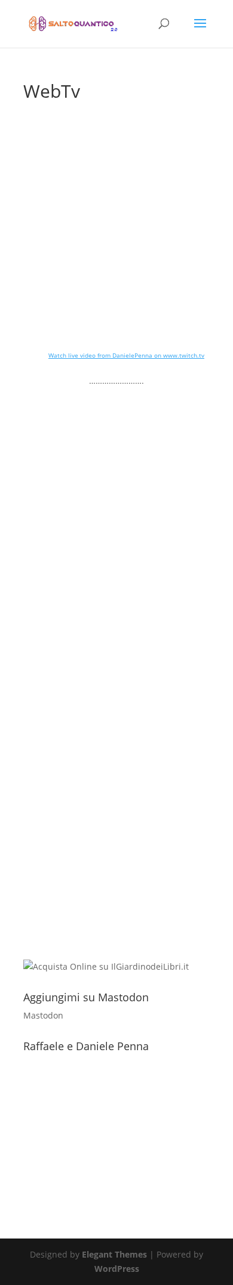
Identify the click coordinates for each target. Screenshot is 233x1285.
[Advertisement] (116, 839)
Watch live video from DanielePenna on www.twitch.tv (126, 355)
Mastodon (43, 1015)
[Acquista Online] (106, 966)
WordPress (116, 1268)
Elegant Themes (114, 1254)
